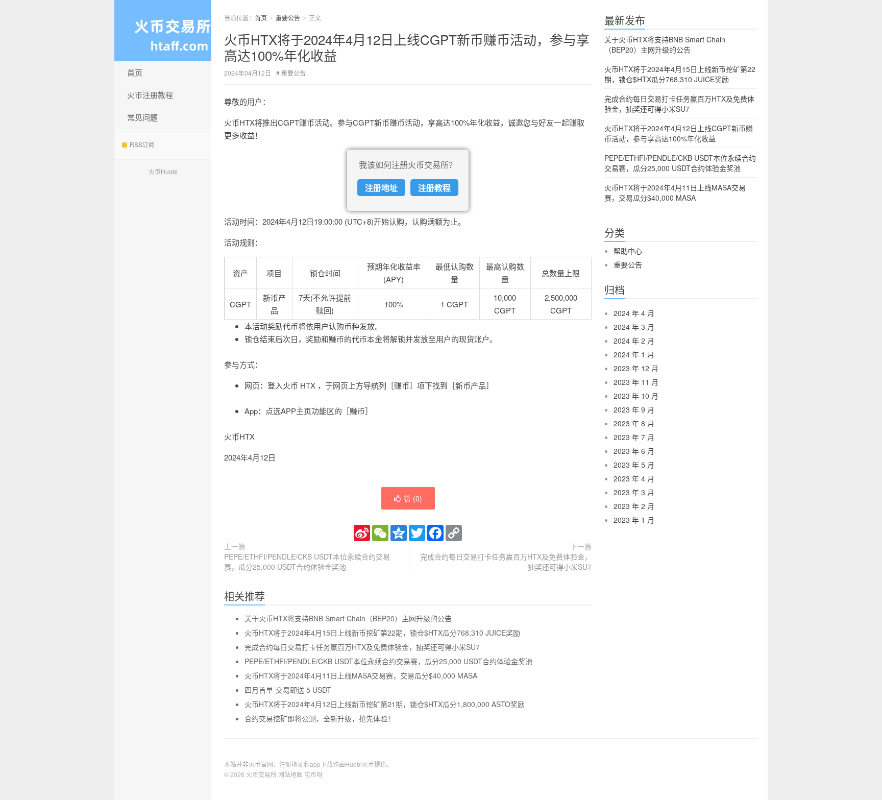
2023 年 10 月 (636, 396)
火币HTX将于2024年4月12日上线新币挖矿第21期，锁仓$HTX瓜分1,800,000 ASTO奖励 (384, 704)
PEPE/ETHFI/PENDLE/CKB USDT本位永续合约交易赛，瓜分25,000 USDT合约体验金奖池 (307, 561)
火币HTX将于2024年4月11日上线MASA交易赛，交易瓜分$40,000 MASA (360, 675)
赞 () (413, 498)
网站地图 (290, 774)
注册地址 (381, 187)
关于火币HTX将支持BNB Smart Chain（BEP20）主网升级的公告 (348, 618)
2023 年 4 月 (634, 478)
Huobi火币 (359, 764)
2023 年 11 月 (636, 382)
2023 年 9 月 (634, 409)
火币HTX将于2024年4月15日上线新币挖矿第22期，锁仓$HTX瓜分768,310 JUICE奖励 (382, 632)
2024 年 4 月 (634, 313)
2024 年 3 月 (634, 327)
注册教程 (434, 187)
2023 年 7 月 (634, 437)
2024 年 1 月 (634, 354)
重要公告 (288, 17)
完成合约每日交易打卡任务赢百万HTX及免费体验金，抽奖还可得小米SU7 (506, 561)
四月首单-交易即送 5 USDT (287, 690)
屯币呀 (313, 774)
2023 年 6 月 (634, 451)
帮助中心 (628, 251)
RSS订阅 (142, 144)
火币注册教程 (150, 94)
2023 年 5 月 (634, 464)
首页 (134, 72)
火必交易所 (162, 30)
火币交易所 (261, 774)
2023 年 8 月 (634, 423)
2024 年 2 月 (634, 340)
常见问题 (142, 117)
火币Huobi (163, 171)
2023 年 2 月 (634, 506)
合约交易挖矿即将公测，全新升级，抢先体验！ (319, 718)
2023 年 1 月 (634, 520)
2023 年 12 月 (636, 368)
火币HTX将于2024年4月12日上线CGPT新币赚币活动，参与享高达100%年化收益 (407, 47)
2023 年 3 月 (634, 492)
